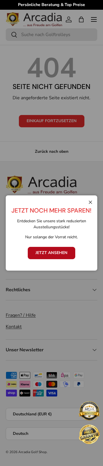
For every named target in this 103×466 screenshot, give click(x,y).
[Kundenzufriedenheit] (89, 411)
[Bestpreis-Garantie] (89, 434)
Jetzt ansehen (51, 252)
